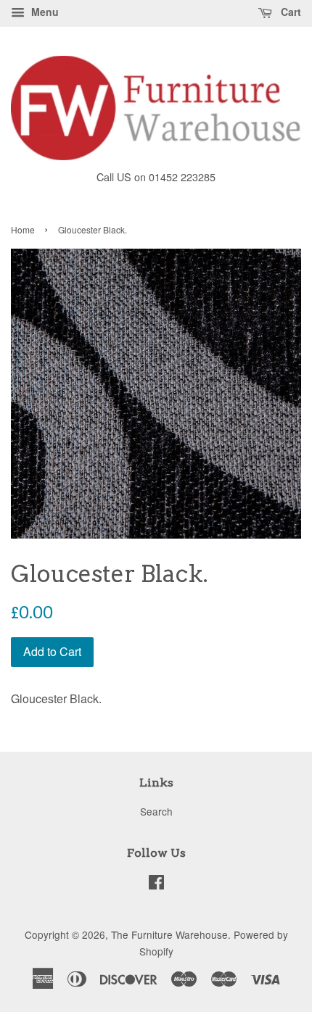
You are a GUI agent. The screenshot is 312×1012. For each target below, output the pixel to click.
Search (156, 811)
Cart (289, 11)
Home (23, 229)
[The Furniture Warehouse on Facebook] (156, 884)
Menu (43, 11)
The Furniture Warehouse (169, 934)
